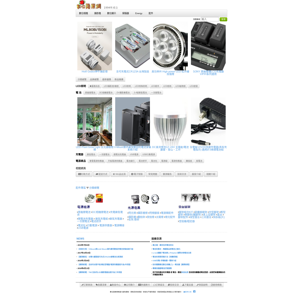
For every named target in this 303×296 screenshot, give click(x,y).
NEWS (80, 238)
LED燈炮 (167, 86)
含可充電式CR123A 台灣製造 (132, 71)
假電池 (199, 161)
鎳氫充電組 (101, 218)
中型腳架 (214, 212)
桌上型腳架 (209, 214)
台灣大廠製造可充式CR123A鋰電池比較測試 (106, 257)
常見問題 (152, 174)
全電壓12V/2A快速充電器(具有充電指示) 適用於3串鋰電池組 (208, 148)
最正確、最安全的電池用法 (163, 245)
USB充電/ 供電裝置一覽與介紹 (164, 261)
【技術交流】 (83, 249)
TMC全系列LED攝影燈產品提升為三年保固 (105, 272)
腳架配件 (183, 217)
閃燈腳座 (154, 213)
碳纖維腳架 (201, 212)
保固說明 (203, 285)
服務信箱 (188, 292)
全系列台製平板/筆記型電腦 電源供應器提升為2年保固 (109, 264)
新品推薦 (119, 79)
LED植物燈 (180, 86)
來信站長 (184, 272)
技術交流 (181, 174)
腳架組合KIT (186, 212)
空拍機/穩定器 (187, 221)
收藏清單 (102, 285)
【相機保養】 (173, 257)
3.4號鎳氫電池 (140, 92)
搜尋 (223, 19)
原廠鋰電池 (90, 92)
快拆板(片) (219, 217)
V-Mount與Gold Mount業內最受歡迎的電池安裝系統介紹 (111, 249)
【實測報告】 (83, 257)
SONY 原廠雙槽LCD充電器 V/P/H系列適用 (208, 72)
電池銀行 (130, 161)
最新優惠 (106, 79)
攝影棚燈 (143, 213)
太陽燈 (159, 217)
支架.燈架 (133, 219)
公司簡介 (130, 285)
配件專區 (81, 187)
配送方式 (102, 174)
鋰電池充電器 (120, 154)
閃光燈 (132, 213)
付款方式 (85, 174)
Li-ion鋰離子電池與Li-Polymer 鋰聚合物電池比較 (172, 253)
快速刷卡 (145, 285)
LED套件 (155, 86)
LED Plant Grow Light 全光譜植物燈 (94, 148)
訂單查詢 (87, 285)
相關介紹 (210, 174)
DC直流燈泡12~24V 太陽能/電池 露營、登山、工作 (170, 148)
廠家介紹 (196, 174)
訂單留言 (160, 285)
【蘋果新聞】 (83, 264)
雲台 (219, 214)
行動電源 (92, 225)
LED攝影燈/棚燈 (111, 86)
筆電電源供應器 (96, 161)
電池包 (154, 161)
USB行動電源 (149, 154)
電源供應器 (177, 161)
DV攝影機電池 (123, 92)
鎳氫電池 (91, 154)
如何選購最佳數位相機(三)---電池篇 (166, 264)
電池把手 (143, 161)
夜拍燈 (150, 217)
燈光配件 (170, 217)
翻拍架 (141, 217)
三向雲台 (206, 217)
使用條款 (217, 285)
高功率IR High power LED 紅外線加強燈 (170, 72)
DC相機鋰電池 (106, 92)
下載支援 (188, 285)
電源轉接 (119, 225)
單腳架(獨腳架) (193, 214)
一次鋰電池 (156, 92)
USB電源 (134, 154)
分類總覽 (82, 79)
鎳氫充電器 (116, 218)
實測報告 (167, 174)
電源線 (164, 161)
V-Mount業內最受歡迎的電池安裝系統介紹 (132, 148)
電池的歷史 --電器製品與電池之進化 (166, 249)
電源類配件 (167, 213)
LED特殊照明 (141, 86)
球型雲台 (195, 217)
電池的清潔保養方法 (160, 257)
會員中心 (116, 285)
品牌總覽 (94, 79)
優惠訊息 (96, 86)
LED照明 (127, 86)
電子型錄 (138, 174)
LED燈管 (194, 86)
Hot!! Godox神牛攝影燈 (95, 71)
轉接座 (189, 161)
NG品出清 (120, 174)
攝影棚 (132, 217)
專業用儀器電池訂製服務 (162, 268)
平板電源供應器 (115, 161)
